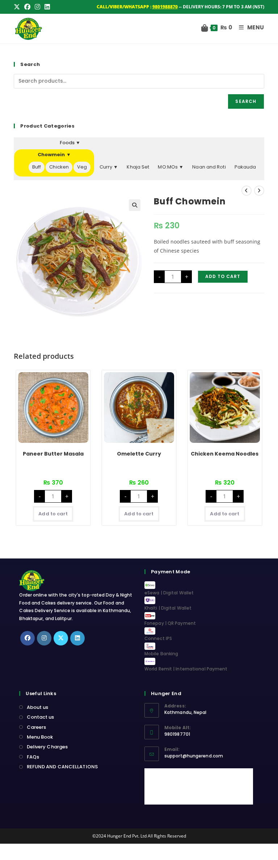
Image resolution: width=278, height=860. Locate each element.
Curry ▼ (109, 166)
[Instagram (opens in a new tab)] (37, 7)
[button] (134, 205)
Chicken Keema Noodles (224, 453)
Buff (36, 166)
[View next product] (259, 191)
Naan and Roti (209, 166)
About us (37, 707)
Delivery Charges (47, 746)
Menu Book (40, 737)
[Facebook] (27, 638)
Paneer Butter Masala (53, 453)
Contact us (40, 717)
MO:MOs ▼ (171, 166)
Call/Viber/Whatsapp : (137, 7)
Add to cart (222, 276)
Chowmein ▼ (54, 154)
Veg (82, 166)
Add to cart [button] (53, 513)
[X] (61, 638)
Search (245, 101)
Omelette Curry (139, 453)
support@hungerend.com (193, 756)
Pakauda (245, 166)
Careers (36, 727)
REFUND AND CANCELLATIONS (62, 766)
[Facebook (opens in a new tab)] (27, 7)
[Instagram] (44, 638)
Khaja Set (138, 166)
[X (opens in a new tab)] (18, 7)
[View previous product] (246, 191)
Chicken (59, 166)
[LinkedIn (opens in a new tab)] (47, 7)
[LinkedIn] (77, 638)
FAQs (33, 756)
